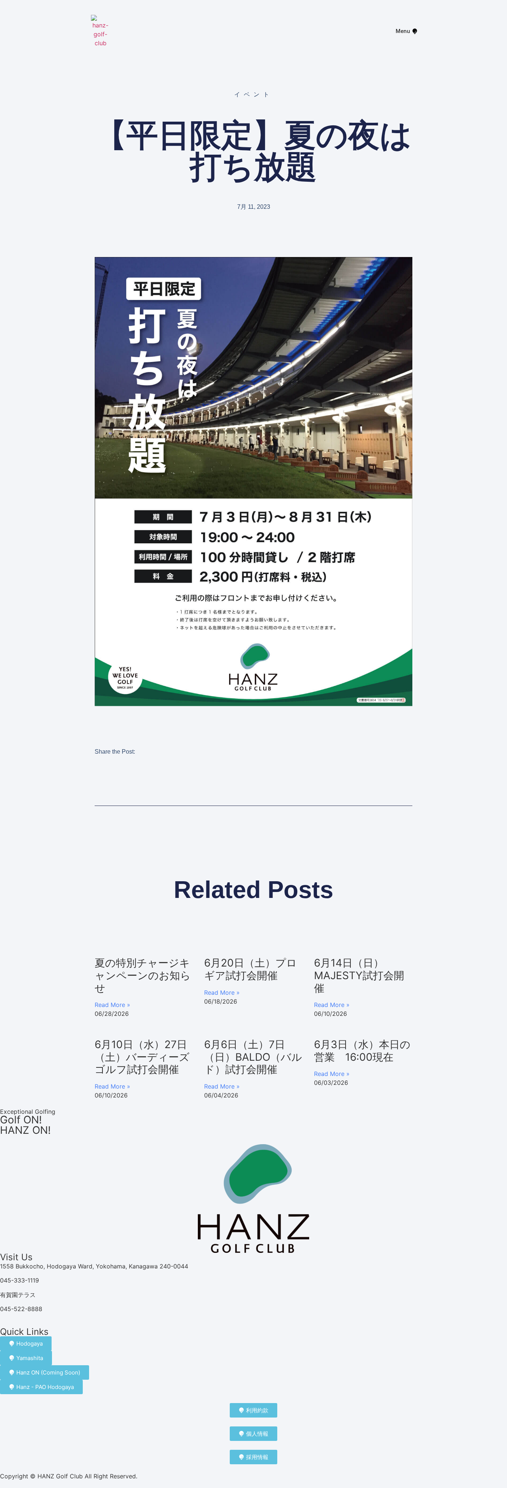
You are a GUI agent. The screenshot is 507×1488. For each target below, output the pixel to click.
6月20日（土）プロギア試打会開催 (250, 969)
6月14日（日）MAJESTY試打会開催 (359, 975)
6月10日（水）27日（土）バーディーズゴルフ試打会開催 (142, 1057)
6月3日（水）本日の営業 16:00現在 (362, 1050)
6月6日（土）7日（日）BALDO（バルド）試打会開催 (253, 1057)
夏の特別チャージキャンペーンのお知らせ (143, 975)
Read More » (112, 1004)
